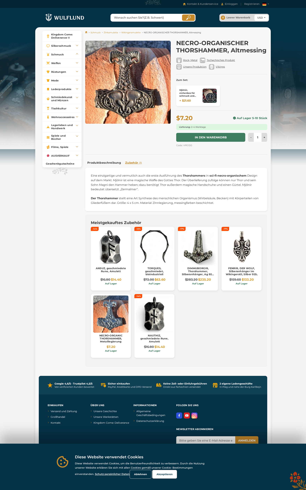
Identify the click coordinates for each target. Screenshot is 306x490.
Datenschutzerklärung (150, 421)
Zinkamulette (111, 32)
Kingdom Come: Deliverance (111, 422)
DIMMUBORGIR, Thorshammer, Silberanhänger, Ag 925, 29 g (198, 273)
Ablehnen (140, 474)
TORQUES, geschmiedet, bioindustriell (154, 271)
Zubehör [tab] (133, 162)
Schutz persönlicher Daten (112, 474)
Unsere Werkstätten (106, 417)
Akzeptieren (165, 474)
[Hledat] (188, 18)
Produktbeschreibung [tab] (104, 162)
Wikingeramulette (131, 32)
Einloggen (231, 3)
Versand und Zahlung (64, 411)
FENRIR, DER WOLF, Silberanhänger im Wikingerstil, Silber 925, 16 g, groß (241, 273)
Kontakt (56, 422)
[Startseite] (86, 32)
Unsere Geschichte (105, 411)
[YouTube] (187, 415)
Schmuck (95, 32)
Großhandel (58, 417)
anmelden (247, 440)
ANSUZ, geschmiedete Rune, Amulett (111, 270)
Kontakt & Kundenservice (202, 3)
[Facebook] (179, 415)
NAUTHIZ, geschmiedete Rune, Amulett (154, 338)
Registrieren (251, 3)
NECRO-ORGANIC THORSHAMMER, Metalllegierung (111, 338)
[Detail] (210, 96)
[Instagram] (194, 415)
